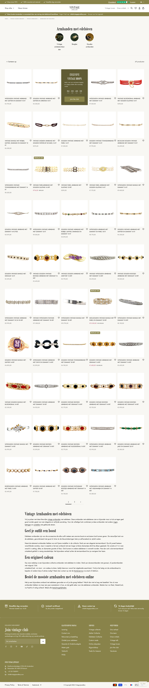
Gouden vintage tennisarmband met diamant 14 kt (101, 142)
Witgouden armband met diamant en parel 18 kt (98, 230)
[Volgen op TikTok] (27, 647)
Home (6, 19)
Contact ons (66, 633)
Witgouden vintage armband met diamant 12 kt (44, 230)
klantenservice (78, 571)
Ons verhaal (114, 629)
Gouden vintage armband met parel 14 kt (72, 142)
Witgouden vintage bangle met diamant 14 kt (129, 186)
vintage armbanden (54, 519)
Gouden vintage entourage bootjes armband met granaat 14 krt (73, 488)
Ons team (113, 633)
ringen (115, 522)
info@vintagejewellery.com (16, 674)
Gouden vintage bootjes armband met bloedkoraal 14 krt (73, 445)
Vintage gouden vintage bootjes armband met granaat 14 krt (45, 276)
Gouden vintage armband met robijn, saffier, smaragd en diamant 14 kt (72, 231)
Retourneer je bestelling (70, 637)
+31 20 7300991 (13, 671)
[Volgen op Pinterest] (16, 647)
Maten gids (65, 647)
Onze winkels (114, 637)
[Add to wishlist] (30, 98)
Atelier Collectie (94, 633)
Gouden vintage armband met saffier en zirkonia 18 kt (44, 99)
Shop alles (8, 8)
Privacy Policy (9, 685)
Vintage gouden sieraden (17, 19)
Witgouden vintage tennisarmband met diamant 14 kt (16, 187)
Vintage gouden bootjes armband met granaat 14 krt (128, 275)
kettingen (28, 525)
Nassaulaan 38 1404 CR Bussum (17, 668)
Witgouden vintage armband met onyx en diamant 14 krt (44, 361)
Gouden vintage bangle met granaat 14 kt (15, 275)
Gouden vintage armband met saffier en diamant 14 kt (129, 230)
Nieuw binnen (22, 8)
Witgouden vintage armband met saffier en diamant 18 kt (16, 99)
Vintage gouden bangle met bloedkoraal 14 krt (15, 403)
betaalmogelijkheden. (59, 588)
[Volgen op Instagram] (11, 647)
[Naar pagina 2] (81, 502)
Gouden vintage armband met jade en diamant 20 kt (129, 445)
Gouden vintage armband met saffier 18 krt (44, 487)
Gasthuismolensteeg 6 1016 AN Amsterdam (21, 666)
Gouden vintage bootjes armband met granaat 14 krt (71, 403)
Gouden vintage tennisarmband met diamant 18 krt (73, 361)
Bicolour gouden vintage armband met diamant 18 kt (128, 142)
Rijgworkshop (93, 647)
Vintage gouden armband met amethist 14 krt (72, 275)
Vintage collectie (94, 629)
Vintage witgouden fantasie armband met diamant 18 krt (43, 319)
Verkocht (65, 651)
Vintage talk (114, 640)
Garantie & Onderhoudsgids (71, 644)
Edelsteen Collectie (95, 637)
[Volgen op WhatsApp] (32, 647)
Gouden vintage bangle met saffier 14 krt (15, 361)
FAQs (63, 655)
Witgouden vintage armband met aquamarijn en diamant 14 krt (100, 488)
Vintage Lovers (110, 8)
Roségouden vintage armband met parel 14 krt (16, 487)
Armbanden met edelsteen (47, 19)
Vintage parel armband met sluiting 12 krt (71, 186)
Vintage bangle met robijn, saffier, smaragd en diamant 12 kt (16, 143)
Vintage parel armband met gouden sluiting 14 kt (99, 186)
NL (141, 2)
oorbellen (37, 525)
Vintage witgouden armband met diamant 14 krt (100, 275)
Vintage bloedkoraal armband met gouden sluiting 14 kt (129, 99)
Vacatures (113, 651)
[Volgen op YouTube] (22, 647)
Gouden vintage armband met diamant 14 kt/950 (16, 230)
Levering (64, 629)
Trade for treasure (95, 651)
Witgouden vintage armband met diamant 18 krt (44, 403)
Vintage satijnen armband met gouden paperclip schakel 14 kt (44, 142)
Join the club (74, 99)
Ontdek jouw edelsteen (69, 640)
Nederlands (35, 685)
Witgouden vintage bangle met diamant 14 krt (16, 445)
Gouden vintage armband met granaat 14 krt (100, 361)
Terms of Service (23, 685)
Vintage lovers (115, 644)
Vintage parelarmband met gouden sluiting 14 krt (43, 186)
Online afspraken (94, 644)
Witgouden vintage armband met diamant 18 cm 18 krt (16, 319)
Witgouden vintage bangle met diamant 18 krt (73, 319)
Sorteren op (12, 61)
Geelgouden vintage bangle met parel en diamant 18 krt (101, 319)
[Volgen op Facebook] (6, 647)
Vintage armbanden (32, 19)
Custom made (93, 640)
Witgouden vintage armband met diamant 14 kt (100, 99)
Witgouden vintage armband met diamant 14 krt (128, 361)
